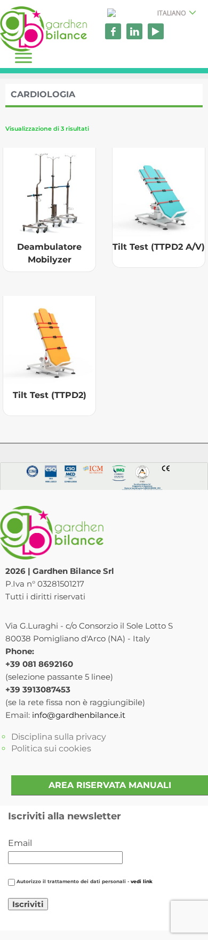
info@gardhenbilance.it (78, 715)
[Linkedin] (134, 31)
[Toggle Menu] (23, 58)
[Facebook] (113, 31)
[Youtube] (156, 31)
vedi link (142, 881)
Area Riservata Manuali (110, 785)
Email (20, 843)
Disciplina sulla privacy (58, 737)
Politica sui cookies (51, 748)
